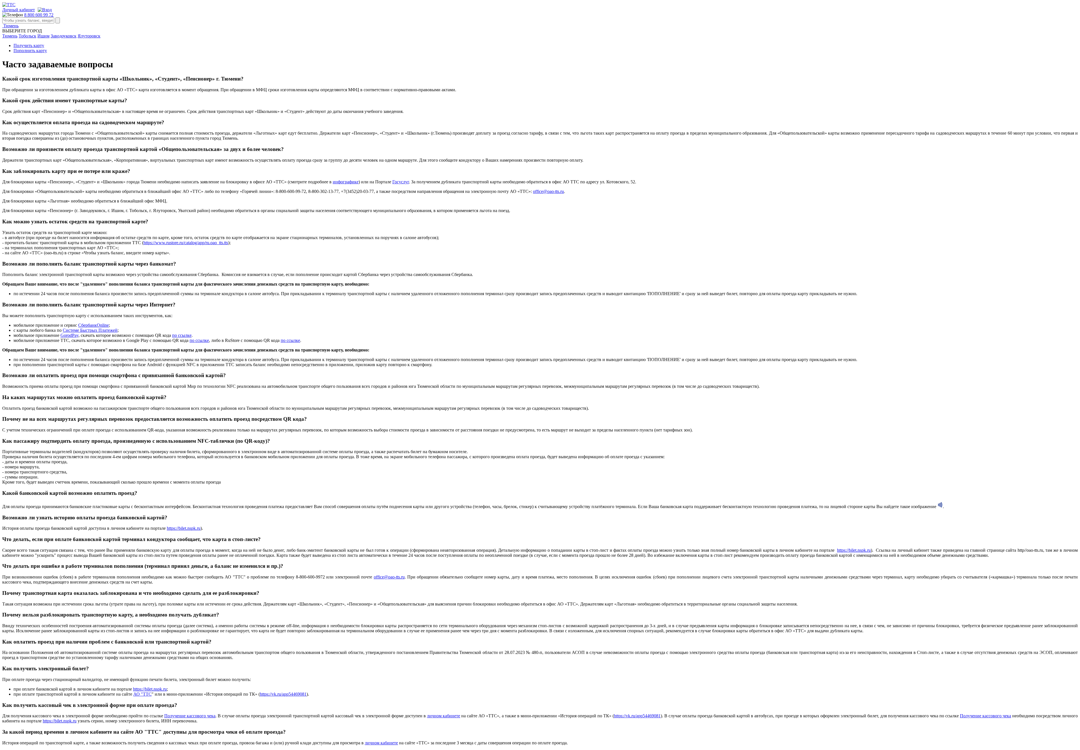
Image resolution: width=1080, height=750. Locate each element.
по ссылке (182, 335)
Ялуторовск (89, 36)
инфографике (346, 181)
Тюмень (10, 25)
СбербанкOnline (93, 325)
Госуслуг (400, 181)
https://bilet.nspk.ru (184, 528)
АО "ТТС (142, 694)
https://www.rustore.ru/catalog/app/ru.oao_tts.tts (185, 242)
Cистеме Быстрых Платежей (90, 330)
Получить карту (29, 45)
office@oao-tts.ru (548, 191)
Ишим (43, 36)
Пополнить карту (30, 50)
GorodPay (69, 335)
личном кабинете (443, 715)
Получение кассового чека (189, 715)
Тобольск (27, 36)
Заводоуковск (63, 36)
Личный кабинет (18, 9)
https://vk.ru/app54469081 (283, 694)
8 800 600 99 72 (38, 14)
